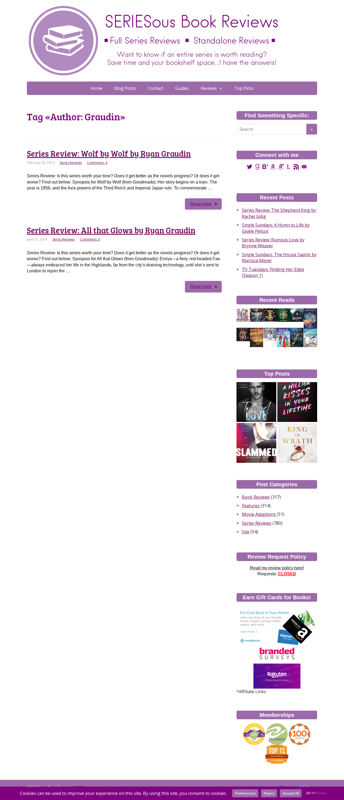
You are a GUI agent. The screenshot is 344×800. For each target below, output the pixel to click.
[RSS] (296, 166)
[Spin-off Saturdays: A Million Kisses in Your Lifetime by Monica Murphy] (297, 402)
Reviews (209, 88)
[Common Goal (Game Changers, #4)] (310, 337)
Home (96, 88)
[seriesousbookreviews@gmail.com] (304, 166)
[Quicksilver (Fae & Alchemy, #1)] (297, 315)
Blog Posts (125, 88)
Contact (155, 88)
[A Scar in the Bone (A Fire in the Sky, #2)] (310, 318)
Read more (201, 204)
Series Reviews (71, 162)
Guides (182, 88)
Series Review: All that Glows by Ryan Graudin (111, 230)
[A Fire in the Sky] (243, 334)
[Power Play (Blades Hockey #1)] (243, 315)
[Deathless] (283, 315)
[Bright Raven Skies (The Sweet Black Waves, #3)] (256, 337)
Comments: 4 (97, 162)
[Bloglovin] (265, 166)
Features (251, 506)
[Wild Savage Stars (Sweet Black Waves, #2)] (296, 337)
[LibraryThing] (288, 166)
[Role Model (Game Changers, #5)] (283, 337)
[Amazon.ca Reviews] (280, 166)
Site (245, 532)
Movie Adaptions (259, 514)
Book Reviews (256, 497)
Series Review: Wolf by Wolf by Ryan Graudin (109, 153)
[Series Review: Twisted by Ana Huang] (256, 402)
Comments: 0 (90, 239)
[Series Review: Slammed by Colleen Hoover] (256, 443)
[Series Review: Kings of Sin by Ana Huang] (297, 443)
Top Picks (244, 88)
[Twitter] (249, 166)
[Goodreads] (257, 166)
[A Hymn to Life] (270, 334)
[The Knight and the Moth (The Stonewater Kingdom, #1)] (256, 315)
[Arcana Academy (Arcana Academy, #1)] (270, 315)
